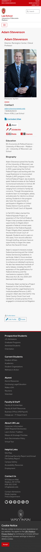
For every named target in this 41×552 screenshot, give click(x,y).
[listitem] (6, 502)
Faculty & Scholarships (13, 405)
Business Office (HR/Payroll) (16, 412)
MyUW (37, 1)
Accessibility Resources (14, 465)
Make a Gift (9, 387)
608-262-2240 (11, 484)
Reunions (8, 391)
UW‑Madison (9, 2)
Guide (23, 319)
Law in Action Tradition (14, 432)
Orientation (9, 349)
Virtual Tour (9, 442)
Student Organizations (14, 366)
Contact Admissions (12, 492)
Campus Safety (11, 462)
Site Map (8, 453)
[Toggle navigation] (4, 25)
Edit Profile (12, 319)
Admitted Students (12, 345)
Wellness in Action (12, 370)
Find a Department (12, 496)
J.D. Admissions (11, 339)
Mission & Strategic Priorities (16, 435)
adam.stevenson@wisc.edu (14, 108)
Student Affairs (11, 360)
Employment (10, 468)
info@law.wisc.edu (11, 487)
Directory (35, 5)
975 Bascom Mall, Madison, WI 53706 (12, 480)
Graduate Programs (12, 342)
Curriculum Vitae (14, 119)
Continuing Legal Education (15, 384)
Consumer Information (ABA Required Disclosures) (15, 427)
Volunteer (9, 394)
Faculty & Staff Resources (15, 408)
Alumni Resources (12, 381)
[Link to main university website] (20, 516)
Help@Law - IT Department (16, 415)
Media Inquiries (10, 494)
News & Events (34, 3)
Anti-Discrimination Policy (15, 438)
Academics (9, 363)
